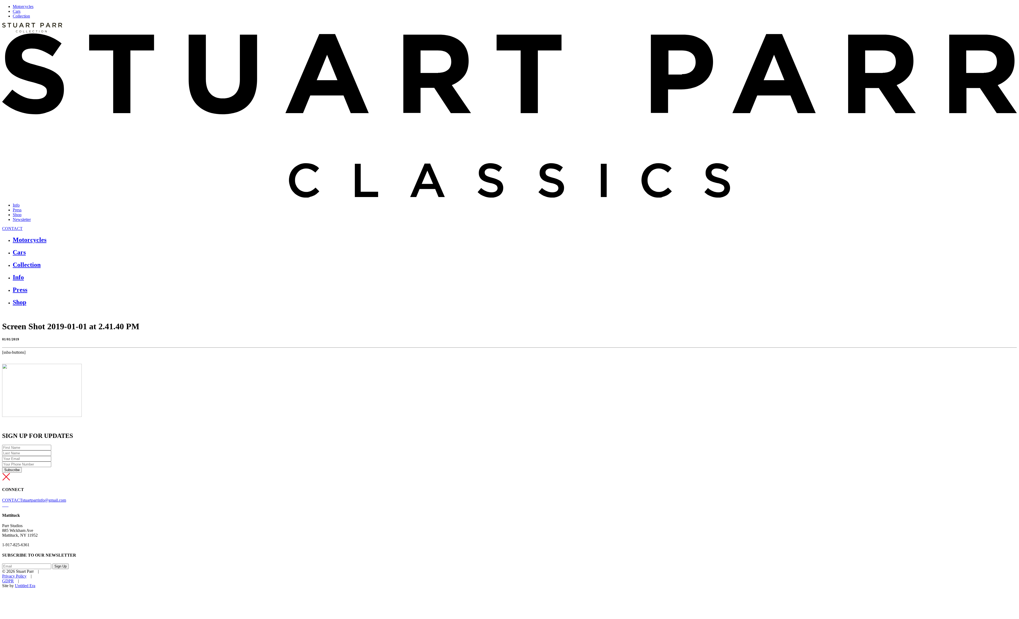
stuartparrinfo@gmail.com (44, 500)
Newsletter (22, 219)
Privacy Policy (14, 576)
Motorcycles (23, 6)
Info (16, 205)
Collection (21, 16)
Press (17, 210)
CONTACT (12, 228)
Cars (16, 11)
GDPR (8, 581)
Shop (17, 214)
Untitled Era (25, 585)
